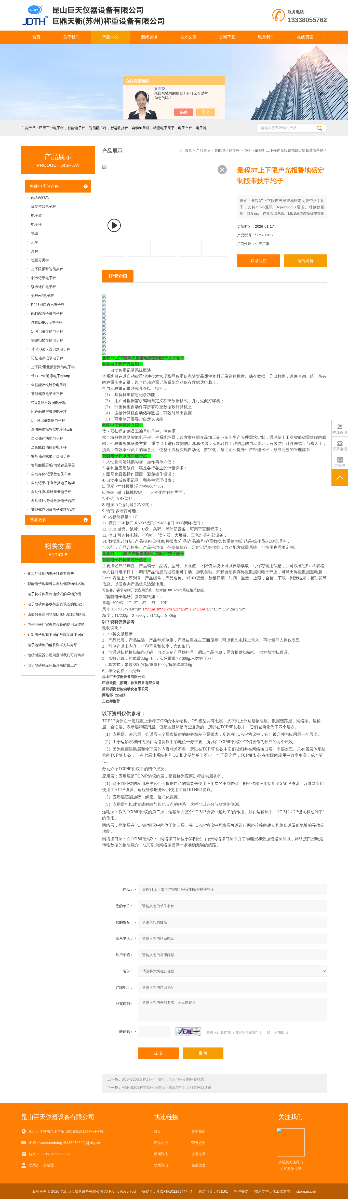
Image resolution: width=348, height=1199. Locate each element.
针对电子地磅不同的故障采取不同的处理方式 (59, 635)
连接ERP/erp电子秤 (46, 322)
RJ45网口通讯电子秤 (47, 305)
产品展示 (203, 150)
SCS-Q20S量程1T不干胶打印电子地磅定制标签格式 (163, 1079)
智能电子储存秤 (44, 186)
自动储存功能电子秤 (47, 438)
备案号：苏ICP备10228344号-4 (167, 1191)
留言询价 (305, 260)
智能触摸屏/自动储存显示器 (53, 465)
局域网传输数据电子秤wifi (51, 429)
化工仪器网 (281, 1191)
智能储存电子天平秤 (47, 394)
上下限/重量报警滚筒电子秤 (53, 367)
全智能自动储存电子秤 (49, 447)
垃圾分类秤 (40, 260)
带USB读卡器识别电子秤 (50, 349)
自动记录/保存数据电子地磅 (53, 483)
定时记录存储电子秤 (47, 331)
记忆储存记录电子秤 (47, 358)
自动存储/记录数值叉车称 (51, 474)
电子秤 (36, 224)
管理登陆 (241, 1191)
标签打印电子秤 (43, 207)
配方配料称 (40, 198)
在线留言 (305, 37)
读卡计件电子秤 (43, 287)
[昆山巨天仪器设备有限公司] (115, 5)
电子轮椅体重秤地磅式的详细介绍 (54, 594)
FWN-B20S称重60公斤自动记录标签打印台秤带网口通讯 (166, 1087)
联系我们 (266, 37)
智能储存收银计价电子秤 (50, 456)
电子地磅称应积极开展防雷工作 (52, 665)
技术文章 (188, 37)
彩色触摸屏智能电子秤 (49, 412)
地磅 (34, 233)
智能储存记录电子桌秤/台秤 (53, 510)
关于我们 (71, 37)
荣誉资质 (198, 1143)
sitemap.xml (306, 1191)
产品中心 (110, 37)
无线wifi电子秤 (42, 296)
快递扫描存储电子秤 (47, 340)
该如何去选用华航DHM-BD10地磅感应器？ (59, 614)
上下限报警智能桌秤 (47, 269)
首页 (36, 37)
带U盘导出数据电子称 (48, 403)
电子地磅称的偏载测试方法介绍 (52, 645)
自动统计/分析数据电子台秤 (53, 501)
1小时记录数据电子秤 (48, 420)
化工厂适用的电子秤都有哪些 (51, 573)
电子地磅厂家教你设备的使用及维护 (56, 624)
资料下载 (227, 37)
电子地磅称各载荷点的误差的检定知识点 (59, 604)
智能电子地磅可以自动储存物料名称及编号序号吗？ (59, 584)
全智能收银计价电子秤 (49, 385)
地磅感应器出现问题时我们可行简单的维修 (59, 655)
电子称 (36, 215)
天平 (34, 242)
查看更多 (38, 519)
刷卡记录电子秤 (43, 278)
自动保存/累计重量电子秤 (51, 492)
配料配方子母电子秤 (47, 313)
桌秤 (34, 251)
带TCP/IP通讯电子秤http (50, 376)
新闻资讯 (149, 37)
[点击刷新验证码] (188, 1031)
